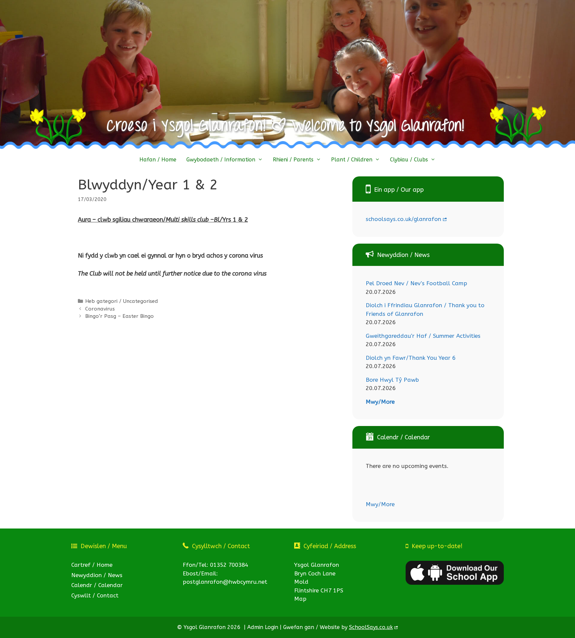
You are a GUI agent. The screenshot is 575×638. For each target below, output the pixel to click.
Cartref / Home (91, 564)
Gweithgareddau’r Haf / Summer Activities (423, 335)
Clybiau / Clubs (409, 159)
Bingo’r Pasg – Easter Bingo (119, 316)
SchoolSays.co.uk (371, 627)
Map (300, 598)
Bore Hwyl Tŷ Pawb (392, 379)
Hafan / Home (157, 159)
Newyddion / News (96, 575)
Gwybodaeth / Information (220, 159)
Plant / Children (351, 159)
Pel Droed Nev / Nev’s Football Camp (416, 283)
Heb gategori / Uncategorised (121, 301)
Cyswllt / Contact (94, 595)
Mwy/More (380, 401)
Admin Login (262, 627)
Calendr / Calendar (97, 585)
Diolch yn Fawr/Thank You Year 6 (411, 357)
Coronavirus (100, 309)
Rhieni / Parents (293, 159)
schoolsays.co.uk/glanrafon (403, 219)
